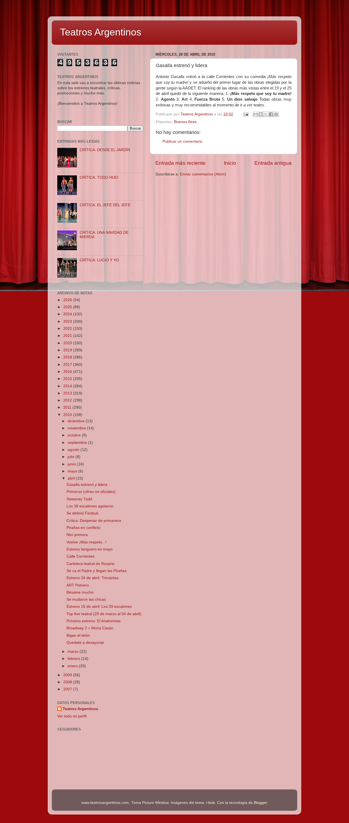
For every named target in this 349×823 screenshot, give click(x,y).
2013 (68, 393)
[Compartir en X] (266, 114)
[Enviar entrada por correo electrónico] (245, 114)
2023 (68, 321)
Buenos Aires (185, 122)
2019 (68, 350)
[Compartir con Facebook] (271, 114)
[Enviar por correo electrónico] (255, 114)
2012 (68, 400)
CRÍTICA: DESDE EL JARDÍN (105, 150)
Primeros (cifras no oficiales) (91, 492)
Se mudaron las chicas (86, 599)
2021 (68, 336)
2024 (68, 314)
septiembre (78, 443)
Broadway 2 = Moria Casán (90, 628)
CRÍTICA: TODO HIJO (99, 177)
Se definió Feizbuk (82, 513)
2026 (68, 300)
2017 (68, 365)
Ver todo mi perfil (71, 716)
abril (72, 478)
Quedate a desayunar (85, 643)
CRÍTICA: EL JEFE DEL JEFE (105, 205)
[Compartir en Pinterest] (276, 114)
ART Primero (78, 585)
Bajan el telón (78, 635)
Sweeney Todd (79, 499)
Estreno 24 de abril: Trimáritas (93, 578)
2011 (68, 407)
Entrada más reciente (180, 163)
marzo (74, 652)
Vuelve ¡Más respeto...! (86, 542)
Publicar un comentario (182, 141)
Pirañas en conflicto (83, 528)
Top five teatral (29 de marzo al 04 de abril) (104, 614)
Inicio (230, 163)
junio (72, 464)
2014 (68, 386)
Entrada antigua (273, 163)
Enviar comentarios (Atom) (203, 174)
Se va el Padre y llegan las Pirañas (97, 571)
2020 (68, 343)
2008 (68, 682)
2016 (68, 372)
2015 (68, 379)
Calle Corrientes (80, 556)
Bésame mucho (80, 592)
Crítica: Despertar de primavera (94, 521)
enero (73, 666)
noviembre (77, 428)
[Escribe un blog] (260, 114)
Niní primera (77, 535)
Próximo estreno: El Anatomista (94, 621)
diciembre (77, 421)
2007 (68, 689)
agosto (74, 450)
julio (72, 457)
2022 (68, 329)
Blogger (260, 803)
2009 (68, 675)
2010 (68, 415)
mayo (73, 471)
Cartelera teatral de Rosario (91, 564)
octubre (75, 435)
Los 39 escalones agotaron (90, 506)
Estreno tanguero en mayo (90, 549)
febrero (74, 659)
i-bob (210, 803)
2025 (68, 307)
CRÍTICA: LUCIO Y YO (99, 260)
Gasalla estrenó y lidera (87, 485)
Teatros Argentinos (100, 32)
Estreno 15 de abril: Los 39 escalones (99, 606)
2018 (68, 357)
